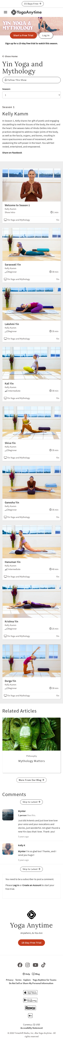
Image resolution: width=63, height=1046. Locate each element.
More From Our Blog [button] (30, 779)
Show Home (11, 56)
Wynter (22, 811)
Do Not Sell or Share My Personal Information (31, 983)
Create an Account (31, 885)
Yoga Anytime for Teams (44, 979)
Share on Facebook (12, 152)
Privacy (9, 979)
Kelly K (21, 845)
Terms (18, 979)
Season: (6, 88)
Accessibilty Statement (31, 1027)
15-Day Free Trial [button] (31, 942)
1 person (22, 815)
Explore (27, 979)
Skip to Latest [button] (30, 801)
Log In (16, 885)
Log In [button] (46, 35)
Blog (37, 973)
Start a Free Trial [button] (23, 35)
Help (27, 973)
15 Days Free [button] (31, 3)
